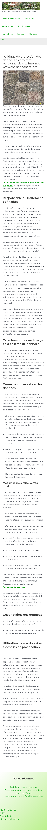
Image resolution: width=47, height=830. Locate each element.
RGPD (3, 813)
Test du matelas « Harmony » (23, 787)
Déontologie (6, 816)
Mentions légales (8, 810)
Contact (33, 34)
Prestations (29, 19)
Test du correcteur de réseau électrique (23, 790)
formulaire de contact (14, 587)
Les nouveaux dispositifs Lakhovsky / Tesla (24, 796)
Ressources (7, 26)
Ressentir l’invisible (11, 19)
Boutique (21, 34)
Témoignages (23, 26)
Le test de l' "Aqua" (23, 793)
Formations (7, 34)
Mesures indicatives (9, 819)
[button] (3, 39)
